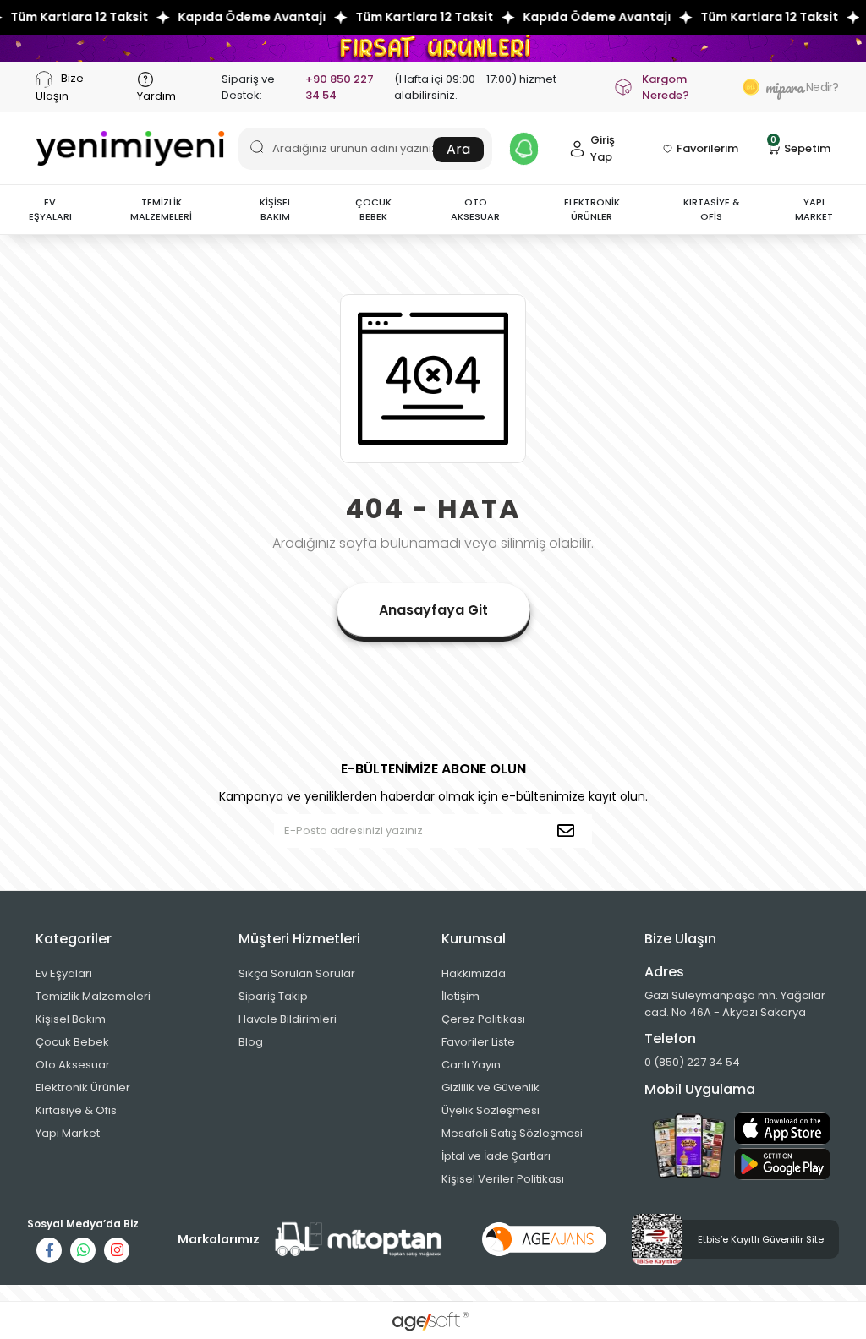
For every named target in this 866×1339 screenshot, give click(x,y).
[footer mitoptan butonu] (358, 1239)
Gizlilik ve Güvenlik (490, 1087)
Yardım (156, 96)
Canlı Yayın (471, 1065)
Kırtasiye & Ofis (76, 1110)
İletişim (460, 996)
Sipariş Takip (273, 996)
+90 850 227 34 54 (339, 87)
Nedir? (797, 87)
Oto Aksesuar (73, 1065)
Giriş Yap (602, 148)
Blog (250, 1042)
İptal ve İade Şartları (496, 1156)
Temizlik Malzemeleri (93, 996)
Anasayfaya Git (433, 610)
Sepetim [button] (800, 147)
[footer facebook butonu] (49, 1250)
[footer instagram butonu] (116, 1250)
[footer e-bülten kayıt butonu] (569, 831)
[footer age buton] (544, 1239)
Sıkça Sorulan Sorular (296, 973)
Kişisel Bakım (71, 1019)
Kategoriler (74, 938)
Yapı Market (68, 1133)
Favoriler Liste (478, 1042)
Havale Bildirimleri (287, 1019)
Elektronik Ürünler (83, 1087)
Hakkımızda (473, 973)
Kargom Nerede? (665, 87)
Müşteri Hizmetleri (299, 938)
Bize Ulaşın (60, 86)
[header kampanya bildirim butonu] (524, 149)
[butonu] (433, 48)
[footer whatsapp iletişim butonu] (83, 1250)
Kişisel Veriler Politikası (502, 1179)
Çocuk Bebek (72, 1042)
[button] (49, 210)
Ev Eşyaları (64, 973)
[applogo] (782, 1128)
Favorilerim (707, 148)
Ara (458, 149)
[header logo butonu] (130, 148)
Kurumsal (473, 938)
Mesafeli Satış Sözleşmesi (512, 1133)
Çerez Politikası (483, 1019)
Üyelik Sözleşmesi (490, 1110)
